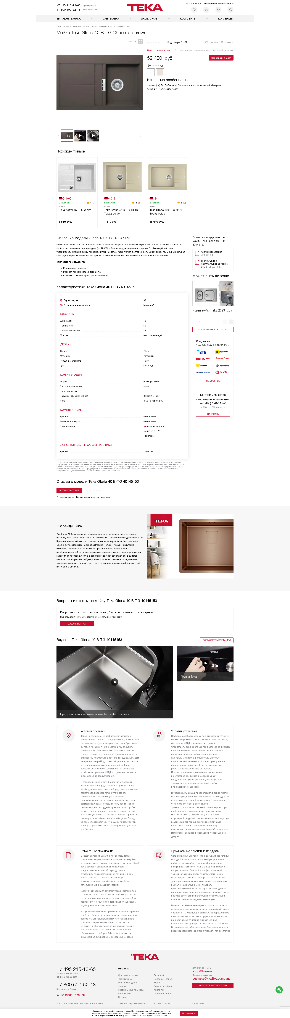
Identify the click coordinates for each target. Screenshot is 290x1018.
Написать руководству (213, 985)
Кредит (122, 986)
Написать (213, 414)
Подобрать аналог (221, 58)
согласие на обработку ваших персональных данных (115, 1013)
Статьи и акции (193, 3)
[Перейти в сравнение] (206, 10)
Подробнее (213, 381)
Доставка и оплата (128, 975)
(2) (94, 203)
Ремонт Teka (124, 993)
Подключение (125, 979)
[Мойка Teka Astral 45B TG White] (77, 176)
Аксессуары (149, 18)
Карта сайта (198, 1003)
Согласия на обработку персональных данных (145, 1015)
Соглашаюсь (188, 1013)
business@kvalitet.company (211, 978)
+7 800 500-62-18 (68, 9)
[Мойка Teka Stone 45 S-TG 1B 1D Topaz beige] (122, 176)
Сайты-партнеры (163, 993)
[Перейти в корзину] (218, 10)
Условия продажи (127, 982)
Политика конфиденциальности (133, 1003)
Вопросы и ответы (163, 979)
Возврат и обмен (163, 986)
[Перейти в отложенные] (194, 10)
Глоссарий (159, 975)
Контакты (159, 990)
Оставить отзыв (69, 490)
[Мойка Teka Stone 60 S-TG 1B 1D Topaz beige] (167, 176)
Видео (157, 982)
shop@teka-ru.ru (203, 971)
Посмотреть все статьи (212, 329)
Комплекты (188, 18)
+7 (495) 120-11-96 (213, 403)
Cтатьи (122, 997)
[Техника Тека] (145, 7)
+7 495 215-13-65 (68, 5)
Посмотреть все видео (217, 640)
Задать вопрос (77, 624)
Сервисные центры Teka (130, 990)
